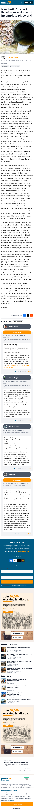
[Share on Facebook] (24, 315)
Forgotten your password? (19, 585)
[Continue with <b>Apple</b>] (15, 560)
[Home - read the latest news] (10, 2)
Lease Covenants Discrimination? (19, 771)
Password (3, 575)
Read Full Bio (17, 332)
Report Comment (22, 371)
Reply (29, 371)
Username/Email (5, 569)
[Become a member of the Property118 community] (17, 611)
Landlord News (5, 66)
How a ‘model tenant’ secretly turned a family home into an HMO (19, 668)
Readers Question (13, 57)
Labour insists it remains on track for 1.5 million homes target (18, 679)
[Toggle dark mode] (21, 2)
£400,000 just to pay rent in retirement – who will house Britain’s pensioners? (19, 655)
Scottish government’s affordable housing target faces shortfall (18, 693)
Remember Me (7, 585)
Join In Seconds (23, 552)
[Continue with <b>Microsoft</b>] (23, 560)
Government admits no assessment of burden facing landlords (19, 662)
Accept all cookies (17, 804)
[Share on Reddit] (31, 315)
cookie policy (10, 800)
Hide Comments (18, 321)
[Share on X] (28, 315)
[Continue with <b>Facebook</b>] (11, 560)
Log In (17, 582)
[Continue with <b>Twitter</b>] (19, 560)
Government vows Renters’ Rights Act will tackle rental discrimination (18, 648)
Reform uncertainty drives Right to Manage (19, 699)
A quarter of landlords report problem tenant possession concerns (19, 686)
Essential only (17, 808)
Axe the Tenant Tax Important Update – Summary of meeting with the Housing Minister (16, 764)
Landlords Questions (14, 66)
